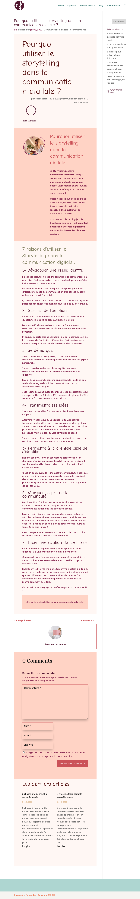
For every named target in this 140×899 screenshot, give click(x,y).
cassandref (24, 29)
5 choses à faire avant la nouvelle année (115, 37)
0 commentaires (78, 29)
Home (61, 6)
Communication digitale (56, 29)
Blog (101, 6)
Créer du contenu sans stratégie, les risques (116, 79)
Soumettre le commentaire (72, 763)
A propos (71, 6)
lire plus (26, 846)
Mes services (86, 6)
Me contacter (114, 6)
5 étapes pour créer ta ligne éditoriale (114, 55)
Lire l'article (29, 120)
